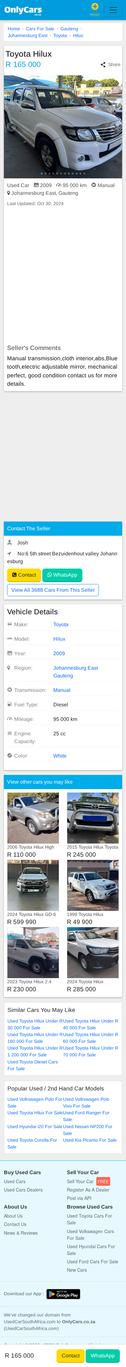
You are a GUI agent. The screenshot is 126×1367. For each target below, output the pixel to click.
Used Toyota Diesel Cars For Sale (32, 1065)
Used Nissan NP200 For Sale (87, 1130)
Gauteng (69, 28)
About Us (13, 1215)
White (60, 756)
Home (14, 28)
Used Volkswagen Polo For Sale (34, 1102)
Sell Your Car (88, 1181)
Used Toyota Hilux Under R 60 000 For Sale (90, 1038)
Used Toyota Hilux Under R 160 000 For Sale (35, 1038)
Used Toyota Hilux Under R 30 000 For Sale (35, 1024)
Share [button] (114, 64)
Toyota (60, 35)
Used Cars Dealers (23, 1189)
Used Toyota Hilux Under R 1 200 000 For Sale (35, 1051)
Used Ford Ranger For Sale (86, 1116)
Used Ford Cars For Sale (92, 1261)
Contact (26, 575)
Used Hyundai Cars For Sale (91, 1249)
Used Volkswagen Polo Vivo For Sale (86, 1102)
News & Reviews (21, 1233)
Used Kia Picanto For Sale (90, 1140)
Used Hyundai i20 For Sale (34, 1126)
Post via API (79, 1198)
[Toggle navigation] (113, 10)
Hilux (78, 35)
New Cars (77, 1270)
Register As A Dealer (88, 1189)
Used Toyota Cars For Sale (89, 1219)
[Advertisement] (63, 275)
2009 (59, 653)
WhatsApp (64, 575)
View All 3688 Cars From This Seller (53, 590)
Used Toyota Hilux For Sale (35, 1112)
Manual (61, 690)
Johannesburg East (27, 35)
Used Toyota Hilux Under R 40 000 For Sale (90, 1024)
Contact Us (15, 1224)
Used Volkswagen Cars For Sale (90, 1234)
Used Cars (15, 1181)
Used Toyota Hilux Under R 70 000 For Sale (90, 1051)
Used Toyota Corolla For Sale (32, 1143)
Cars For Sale (40, 28)
